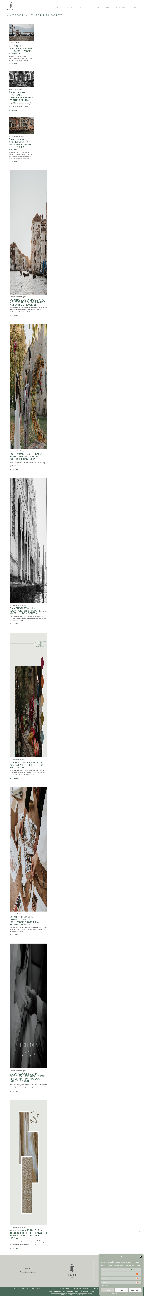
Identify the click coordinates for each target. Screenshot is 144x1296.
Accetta (107, 1290)
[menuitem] (132, 7)
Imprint (132, 1294)
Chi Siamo (67, 7)
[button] (141, 1257)
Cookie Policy (111, 1294)
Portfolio (96, 7)
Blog (108, 7)
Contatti (120, 7)
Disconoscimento (82, 1293)
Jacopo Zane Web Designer (73, 1294)
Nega (121, 1290)
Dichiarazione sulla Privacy (123, 1294)
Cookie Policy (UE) (72, 1293)
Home (55, 7)
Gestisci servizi (105, 1285)
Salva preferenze (135, 1290)
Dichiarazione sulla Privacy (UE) (59, 1293)
